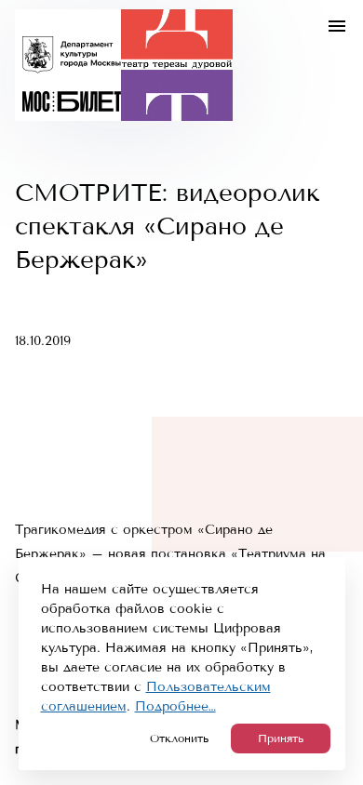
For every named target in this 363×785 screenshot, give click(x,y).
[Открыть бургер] (337, 26)
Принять (280, 738)
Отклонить (179, 738)
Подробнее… (175, 706)
